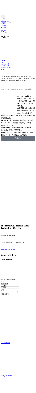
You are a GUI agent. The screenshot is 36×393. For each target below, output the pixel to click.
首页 (2, 89)
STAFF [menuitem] (3, 31)
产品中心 (5, 37)
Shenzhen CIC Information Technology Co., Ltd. (15, 226)
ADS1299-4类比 (24, 96)
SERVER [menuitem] (4, 24)
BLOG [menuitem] (3, 29)
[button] (9, 22)
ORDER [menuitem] (3, 25)
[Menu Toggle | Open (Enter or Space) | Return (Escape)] (3, 16)
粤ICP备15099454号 (8, 249)
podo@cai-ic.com (6, 376)
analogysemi (16, 89)
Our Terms (6, 259)
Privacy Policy (8, 255)
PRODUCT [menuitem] (5, 22)
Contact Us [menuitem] (4, 33)
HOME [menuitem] (3, 18)
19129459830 (5, 343)
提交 (3, 294)
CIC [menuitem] (2, 20)
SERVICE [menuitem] (4, 27)
